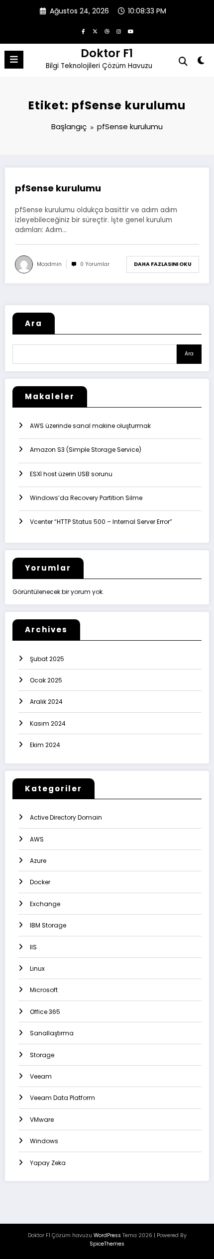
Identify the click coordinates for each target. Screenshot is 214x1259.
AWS (37, 839)
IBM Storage (48, 925)
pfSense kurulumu (58, 188)
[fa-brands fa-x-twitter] (95, 31)
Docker (40, 882)
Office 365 (45, 1011)
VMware (42, 1119)
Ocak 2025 (46, 680)
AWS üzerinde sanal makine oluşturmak (90, 425)
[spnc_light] (201, 62)
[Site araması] (183, 61)
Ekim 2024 (45, 745)
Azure (38, 860)
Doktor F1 (107, 53)
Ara (33, 323)
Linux (37, 968)
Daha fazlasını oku (163, 264)
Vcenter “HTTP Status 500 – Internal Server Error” (101, 521)
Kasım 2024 (48, 723)
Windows (44, 1141)
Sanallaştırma (52, 1033)
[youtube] (130, 31)
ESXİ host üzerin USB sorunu (71, 474)
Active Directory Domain (66, 817)
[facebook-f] (83, 31)
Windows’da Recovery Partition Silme (86, 498)
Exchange (45, 904)
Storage (42, 1055)
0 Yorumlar (94, 264)
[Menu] (13, 60)
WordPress (107, 1235)
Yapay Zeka (48, 1163)
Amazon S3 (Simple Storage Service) (85, 449)
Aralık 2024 (46, 701)
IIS (33, 947)
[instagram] (118, 31)
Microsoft (44, 990)
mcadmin (49, 264)
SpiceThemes (107, 1244)
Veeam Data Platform (62, 1097)
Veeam (41, 1076)
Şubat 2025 (47, 659)
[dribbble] (107, 31)
